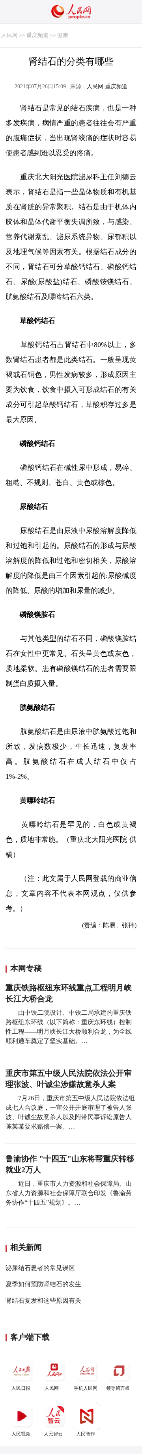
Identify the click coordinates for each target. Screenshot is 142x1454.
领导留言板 (118, 1388)
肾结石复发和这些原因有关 (43, 1300)
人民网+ (53, 1388)
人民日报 (20, 1388)
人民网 (9, 35)
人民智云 (53, 1434)
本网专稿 (26, 968)
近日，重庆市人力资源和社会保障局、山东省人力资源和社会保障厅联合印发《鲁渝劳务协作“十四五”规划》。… (69, 1193)
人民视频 (20, 1434)
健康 (62, 35)
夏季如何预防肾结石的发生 (43, 1284)
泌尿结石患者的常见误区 (40, 1268)
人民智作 (85, 1434)
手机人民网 (85, 1388)
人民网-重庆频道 (107, 86)
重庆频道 (37, 35)
